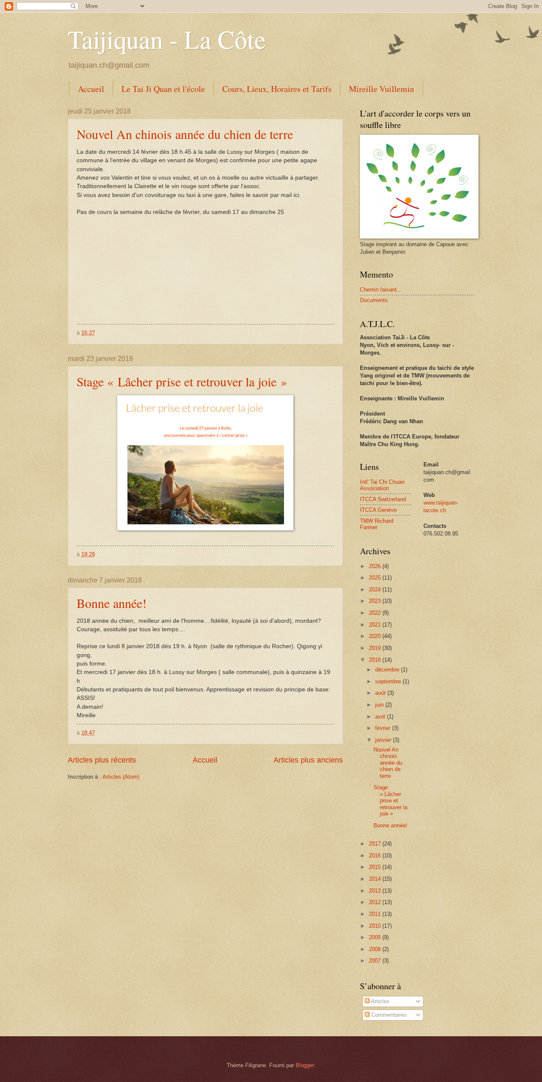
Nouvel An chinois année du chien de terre (185, 133)
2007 (375, 960)
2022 (375, 613)
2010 (375, 926)
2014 (375, 879)
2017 (375, 844)
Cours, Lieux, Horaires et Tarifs (277, 88)
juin (380, 705)
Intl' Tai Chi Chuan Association (382, 485)
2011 (375, 914)
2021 (375, 624)
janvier (384, 740)
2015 (375, 867)
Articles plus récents (102, 760)
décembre (388, 669)
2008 (375, 949)
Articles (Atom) (120, 777)
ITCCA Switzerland (383, 499)
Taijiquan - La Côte (167, 39)
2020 (375, 636)
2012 (375, 902)
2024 (375, 589)
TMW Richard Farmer (376, 524)
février (383, 728)
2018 (375, 660)
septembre (389, 681)
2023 (375, 601)
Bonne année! (112, 602)
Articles (380, 1001)
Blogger (305, 1065)
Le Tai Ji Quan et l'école (163, 88)
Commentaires (388, 1015)
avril (381, 716)
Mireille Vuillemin (381, 88)
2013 (375, 891)
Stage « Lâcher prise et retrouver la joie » (182, 381)
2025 (375, 577)
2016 (375, 855)
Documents (374, 300)
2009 (375, 937)
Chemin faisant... (381, 289)
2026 (375, 566)
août (381, 693)
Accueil (91, 88)
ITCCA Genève (378, 510)
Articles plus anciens (308, 760)
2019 (375, 648)
